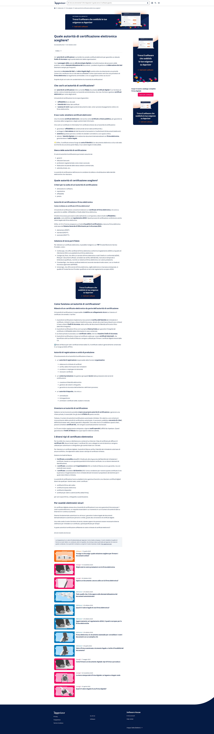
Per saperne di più (106, 544)
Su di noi (92, 716)
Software (92, 719)
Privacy (56, 716)
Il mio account (131, 716)
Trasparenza (57, 720)
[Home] (54, 8)
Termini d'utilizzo (58, 723)
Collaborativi (60, 8)
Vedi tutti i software (145, 95)
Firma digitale (69, 8)
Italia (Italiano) (136, 728)
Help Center (130, 719)
